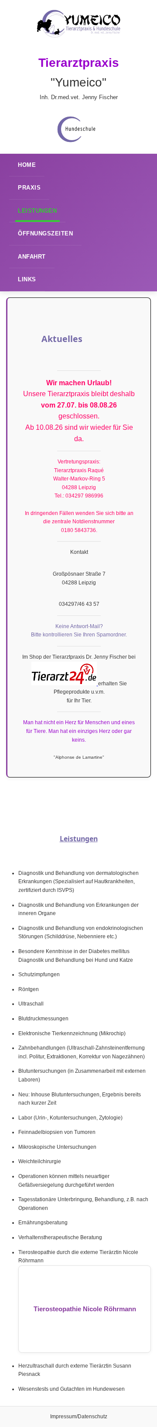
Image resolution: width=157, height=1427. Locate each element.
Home (27, 165)
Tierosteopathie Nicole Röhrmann (85, 1309)
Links (27, 279)
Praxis (29, 187)
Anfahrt (32, 256)
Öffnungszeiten (45, 233)
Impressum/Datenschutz (78, 1416)
